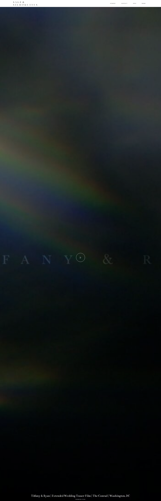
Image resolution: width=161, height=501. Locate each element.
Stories (113, 3)
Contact (124, 3)
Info (134, 3)
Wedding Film (80, 499)
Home (144, 3)
